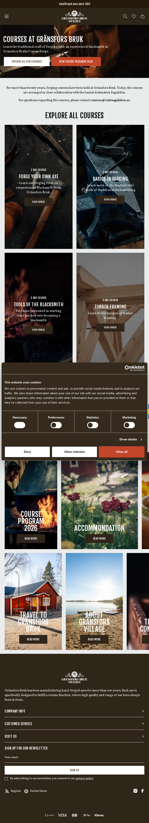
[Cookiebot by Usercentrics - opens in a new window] (128, 368)
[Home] (74, 16)
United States (38, 791)
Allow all (121, 451)
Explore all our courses (27, 61)
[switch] (56, 425)
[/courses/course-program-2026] (31, 500)
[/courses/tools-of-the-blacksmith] (39, 315)
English (16, 791)
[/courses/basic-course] (110, 187)
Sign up (74, 770)
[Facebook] (142, 791)
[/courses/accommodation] (99, 500)
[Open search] (125, 16)
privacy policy (85, 778)
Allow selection (74, 451)
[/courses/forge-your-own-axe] (39, 187)
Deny (27, 451)
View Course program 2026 (76, 61)
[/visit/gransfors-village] (94, 601)
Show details (128, 439)
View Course (38, 201)
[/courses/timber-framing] (110, 315)
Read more (31, 538)
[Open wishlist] (134, 16)
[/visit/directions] (33, 601)
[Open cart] (142, 16)
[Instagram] (135, 791)
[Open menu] (6, 16)
